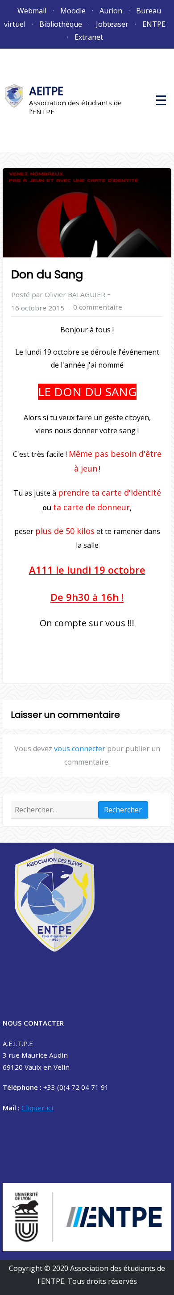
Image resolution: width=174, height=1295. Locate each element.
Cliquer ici (37, 1107)
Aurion (110, 11)
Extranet (89, 37)
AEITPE (46, 91)
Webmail (31, 11)
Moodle (73, 11)
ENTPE (154, 24)
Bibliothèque (60, 24)
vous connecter (79, 748)
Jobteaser (112, 24)
